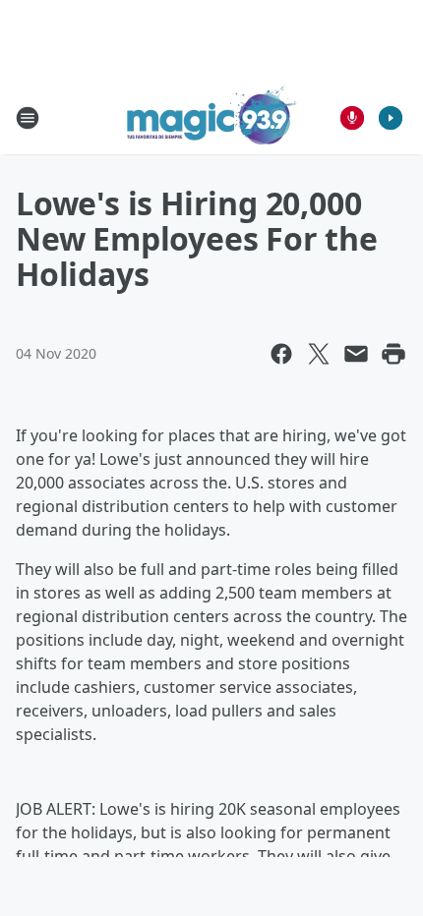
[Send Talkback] (352, 118)
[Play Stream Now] (390, 118)
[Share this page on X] (318, 354)
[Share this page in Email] (356, 354)
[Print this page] (393, 354)
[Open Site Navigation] (27, 118)
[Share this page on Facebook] (281, 354)
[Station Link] (212, 117)
